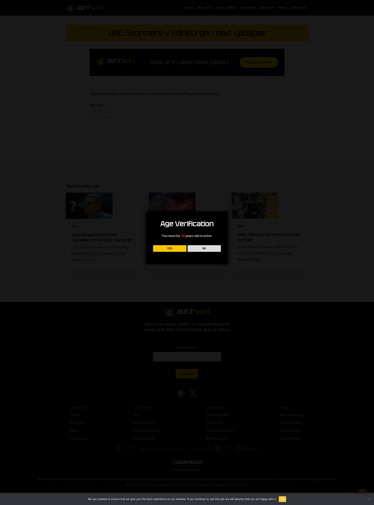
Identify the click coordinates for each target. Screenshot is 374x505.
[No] (369, 499)
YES (169, 248)
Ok (282, 499)
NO (204, 248)
